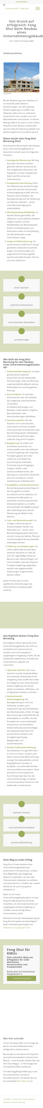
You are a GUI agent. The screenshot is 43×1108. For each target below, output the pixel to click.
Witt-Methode (23, 1081)
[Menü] (36, 8)
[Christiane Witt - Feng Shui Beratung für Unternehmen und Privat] (17, 8)
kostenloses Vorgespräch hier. (17, 927)
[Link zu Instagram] (34, 1105)
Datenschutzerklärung (18, 1102)
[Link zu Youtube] (38, 1105)
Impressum (6, 1102)
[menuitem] (36, 8)
